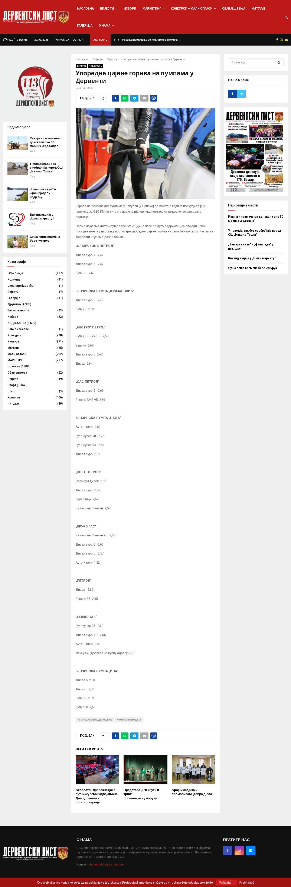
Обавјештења (233, 8)
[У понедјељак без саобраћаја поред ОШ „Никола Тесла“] (17, 168)
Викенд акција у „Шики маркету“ (42, 216)
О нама (104, 25)
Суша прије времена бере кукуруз (45, 238)
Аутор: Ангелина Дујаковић (95, 720)
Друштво (81, 66)
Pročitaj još (246, 882)
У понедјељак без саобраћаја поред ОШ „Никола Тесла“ (46, 167)
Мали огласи (16, 354)
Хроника (13, 397)
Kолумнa (13, 279)
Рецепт (12, 379)
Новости (13, 366)
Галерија (84, 25)
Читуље (258, 8)
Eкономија (15, 273)
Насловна (85, 8)
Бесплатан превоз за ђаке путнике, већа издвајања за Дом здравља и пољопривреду (97, 796)
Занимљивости (18, 310)
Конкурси (14, 335)
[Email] (250, 850)
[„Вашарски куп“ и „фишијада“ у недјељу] (17, 194)
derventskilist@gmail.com (106, 864)
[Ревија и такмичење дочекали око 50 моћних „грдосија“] (17, 143)
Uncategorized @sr (21, 285)
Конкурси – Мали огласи (191, 8)
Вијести (107, 8)
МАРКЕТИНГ (152, 8)
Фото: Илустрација (129, 720)
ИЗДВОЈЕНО (95, 66)
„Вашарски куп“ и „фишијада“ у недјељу (43, 193)
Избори (130, 8)
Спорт (11, 385)
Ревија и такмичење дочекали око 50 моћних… (151, 39)
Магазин (13, 348)
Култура (13, 341)
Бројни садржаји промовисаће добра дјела (192, 792)
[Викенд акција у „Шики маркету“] (17, 219)
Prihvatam (226, 882)
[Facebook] (227, 850)
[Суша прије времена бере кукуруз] (17, 241)
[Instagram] (239, 850)
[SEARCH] (279, 62)
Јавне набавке (18, 329)
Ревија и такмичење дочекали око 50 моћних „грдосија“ (45, 142)
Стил (10, 391)
